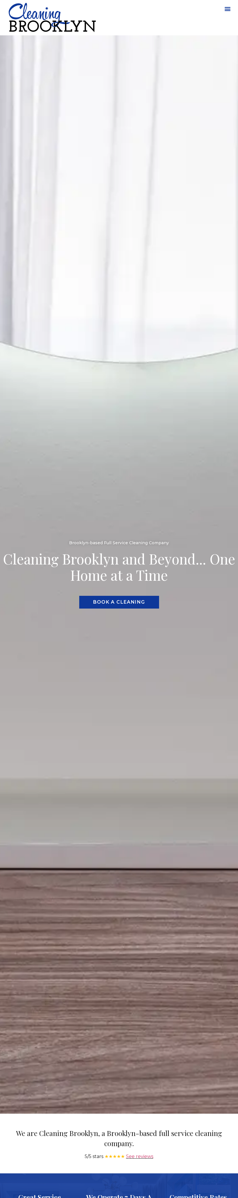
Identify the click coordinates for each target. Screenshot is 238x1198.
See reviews (139, 1156)
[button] (227, 8)
